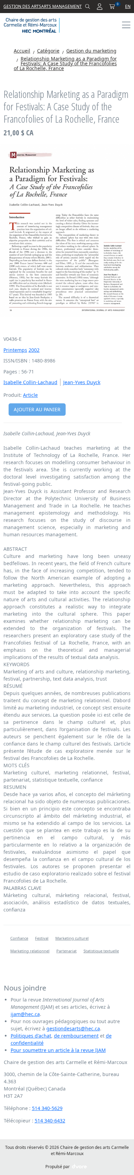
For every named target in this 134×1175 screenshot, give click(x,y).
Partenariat (66, 950)
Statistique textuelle (101, 950)
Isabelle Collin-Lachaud (30, 382)
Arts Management (61, 6)
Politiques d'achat (31, 1035)
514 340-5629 (47, 1108)
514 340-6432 (50, 1120)
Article (30, 395)
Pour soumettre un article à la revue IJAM (58, 1050)
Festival (41, 938)
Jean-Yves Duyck (81, 382)
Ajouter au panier (37, 409)
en (128, 6)
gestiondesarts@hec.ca (73, 1028)
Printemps (15, 350)
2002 (34, 350)
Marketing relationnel (29, 950)
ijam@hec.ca (25, 1014)
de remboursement (76, 1035)
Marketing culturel (72, 938)
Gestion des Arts (22, 6)
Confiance (19, 938)
